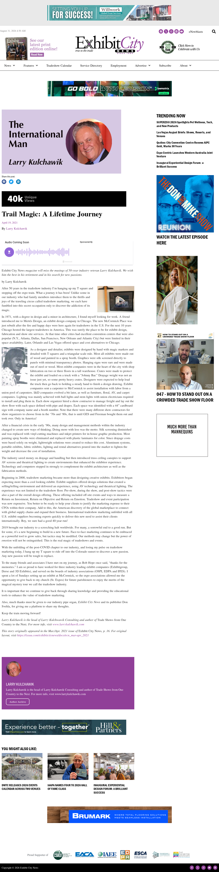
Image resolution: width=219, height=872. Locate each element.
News (7, 65)
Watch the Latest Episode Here (182, 240)
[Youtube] (181, 31)
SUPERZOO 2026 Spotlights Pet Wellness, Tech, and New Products (185, 124)
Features (29, 65)
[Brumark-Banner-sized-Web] (109, 822)
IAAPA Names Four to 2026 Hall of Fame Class (67, 787)
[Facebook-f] (192, 867)
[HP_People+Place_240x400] (177, 323)
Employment (118, 65)
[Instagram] (171, 31)
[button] (213, 31)
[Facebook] (161, 31)
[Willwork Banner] (109, 19)
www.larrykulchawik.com (68, 624)
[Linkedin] (176, 31)
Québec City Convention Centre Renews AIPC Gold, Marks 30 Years (183, 144)
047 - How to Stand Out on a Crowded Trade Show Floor (185, 397)
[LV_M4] (182, 455)
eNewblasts (196, 31)
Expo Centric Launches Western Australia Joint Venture (185, 154)
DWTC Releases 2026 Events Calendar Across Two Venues (21, 787)
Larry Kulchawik (16, 228)
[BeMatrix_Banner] (109, 95)
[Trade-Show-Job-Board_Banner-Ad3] (64, 205)
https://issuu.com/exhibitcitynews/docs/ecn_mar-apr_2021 (53, 635)
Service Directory (91, 65)
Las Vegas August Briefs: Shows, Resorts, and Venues (184, 134)
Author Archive (17, 701)
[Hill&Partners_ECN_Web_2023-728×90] (64, 734)
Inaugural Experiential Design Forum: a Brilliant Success (111, 788)
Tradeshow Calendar (59, 65)
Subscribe (165, 65)
